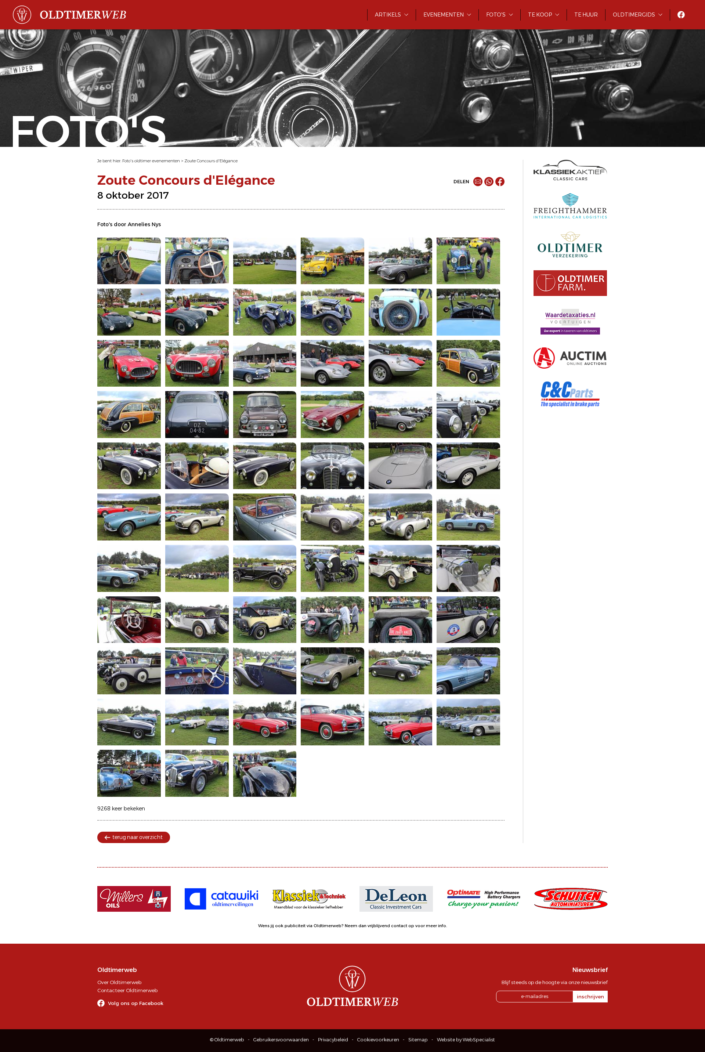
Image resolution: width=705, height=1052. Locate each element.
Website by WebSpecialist (466, 1039)
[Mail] (477, 181)
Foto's (496, 14)
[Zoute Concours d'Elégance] (129, 261)
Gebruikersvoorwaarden (281, 1039)
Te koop (540, 14)
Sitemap (418, 1039)
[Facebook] (500, 181)
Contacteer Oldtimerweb (127, 990)
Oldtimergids (634, 14)
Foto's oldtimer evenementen (151, 160)
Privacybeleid (333, 1039)
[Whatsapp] (489, 181)
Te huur (586, 14)
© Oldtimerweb (227, 1039)
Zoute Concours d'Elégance (211, 160)
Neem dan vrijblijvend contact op (379, 925)
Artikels (388, 14)
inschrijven (590, 996)
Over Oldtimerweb (119, 982)
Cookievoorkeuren (378, 1039)
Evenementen (443, 14)
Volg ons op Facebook (135, 1003)
